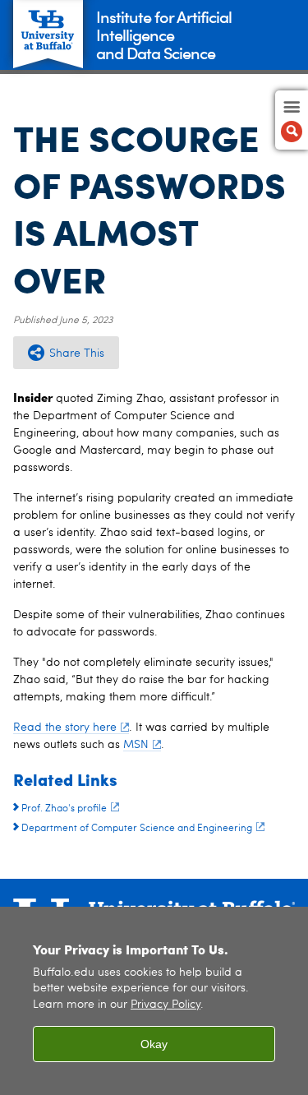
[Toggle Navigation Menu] (291, 120)
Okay (154, 1044)
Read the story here (65, 727)
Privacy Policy (165, 1005)
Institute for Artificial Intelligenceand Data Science (164, 34)
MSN (136, 745)
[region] (154, 1001)
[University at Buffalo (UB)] (48, 25)
